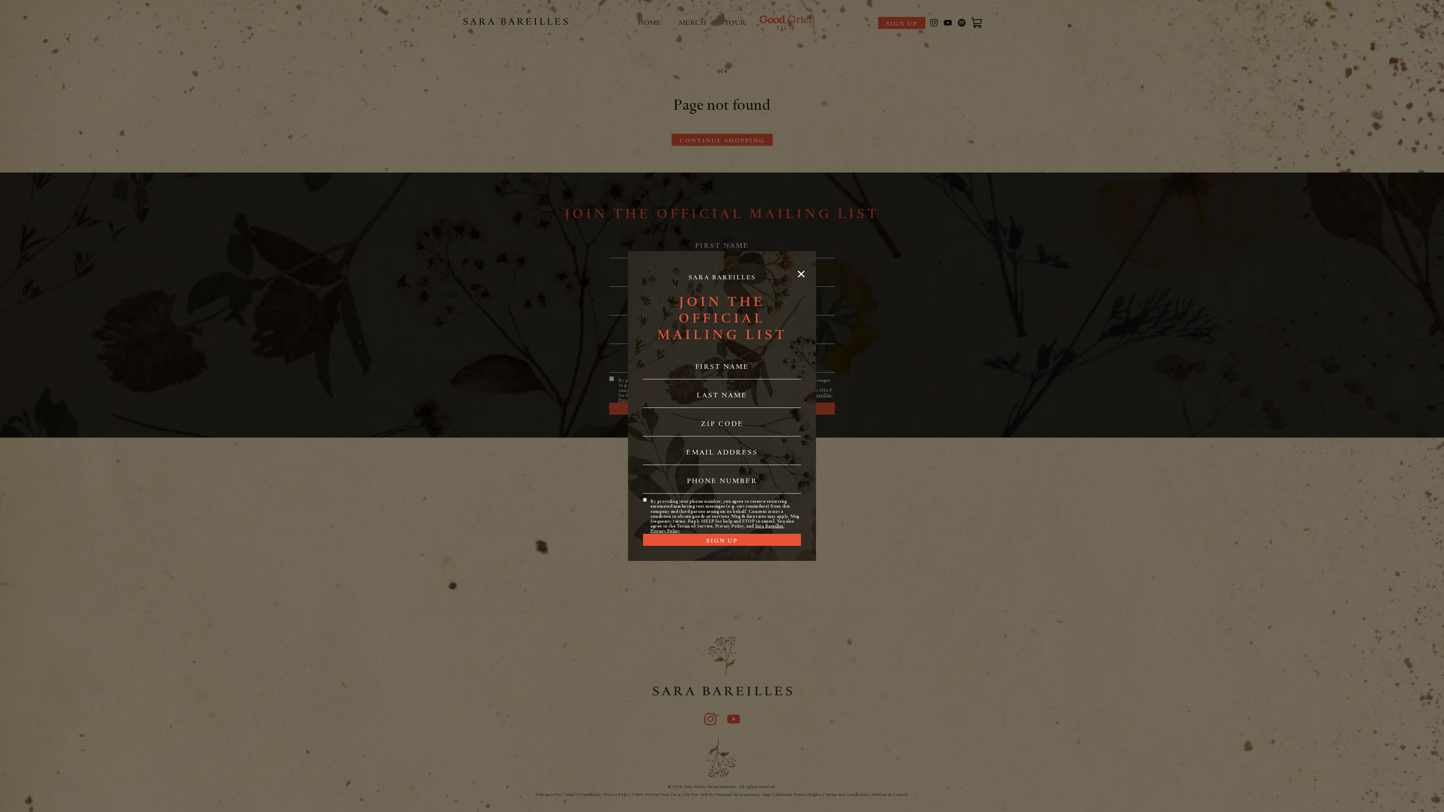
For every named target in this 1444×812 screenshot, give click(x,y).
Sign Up (722, 540)
